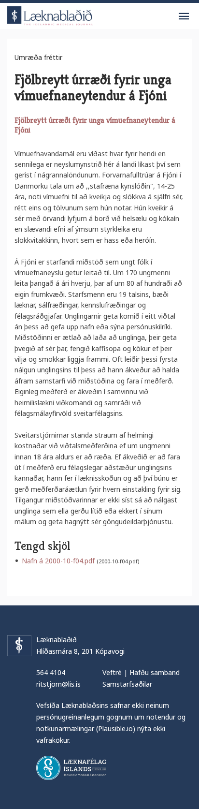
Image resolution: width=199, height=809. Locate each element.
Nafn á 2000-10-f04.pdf (58, 560)
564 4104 (50, 672)
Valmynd (183, 16)
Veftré (112, 672)
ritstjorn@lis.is (58, 684)
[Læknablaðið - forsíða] (50, 14)
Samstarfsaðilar (127, 684)
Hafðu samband (154, 672)
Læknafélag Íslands (71, 768)
